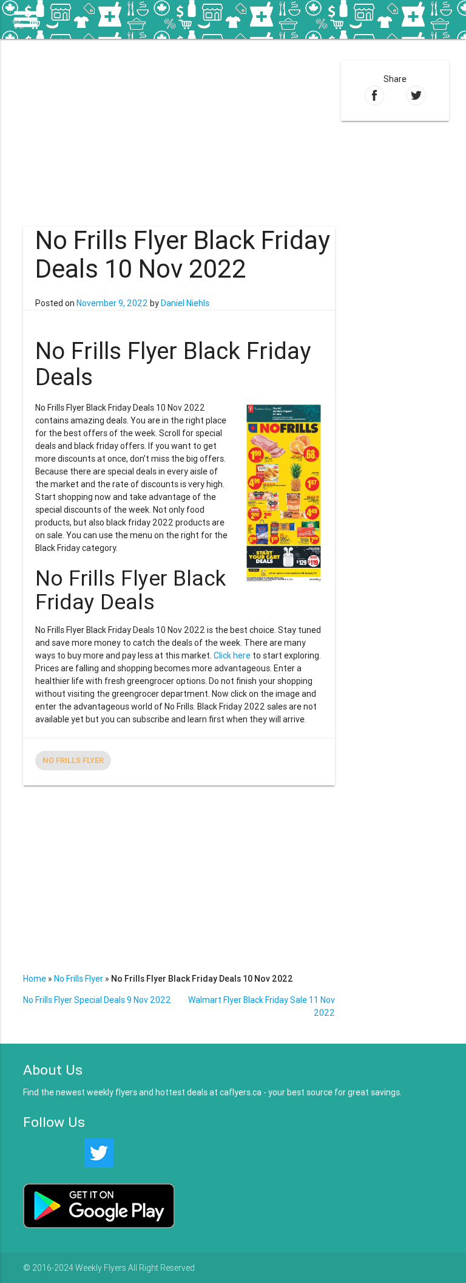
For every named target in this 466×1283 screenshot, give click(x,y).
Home (34, 978)
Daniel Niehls (185, 303)
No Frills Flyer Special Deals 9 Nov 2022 (97, 999)
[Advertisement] (178, 124)
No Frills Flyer (73, 760)
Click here (232, 655)
